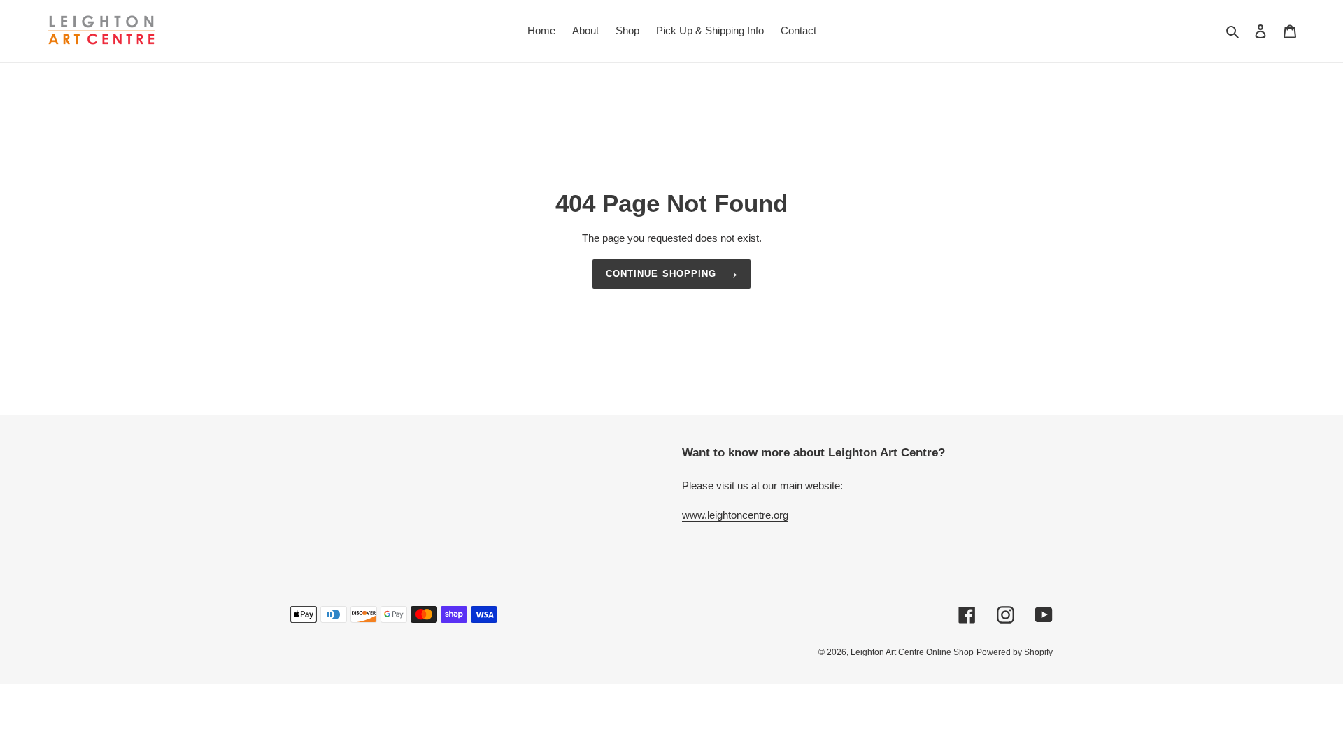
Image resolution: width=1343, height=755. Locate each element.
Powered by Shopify (1014, 652)
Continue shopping (661, 273)
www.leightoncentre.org (735, 515)
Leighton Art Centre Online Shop (912, 652)
